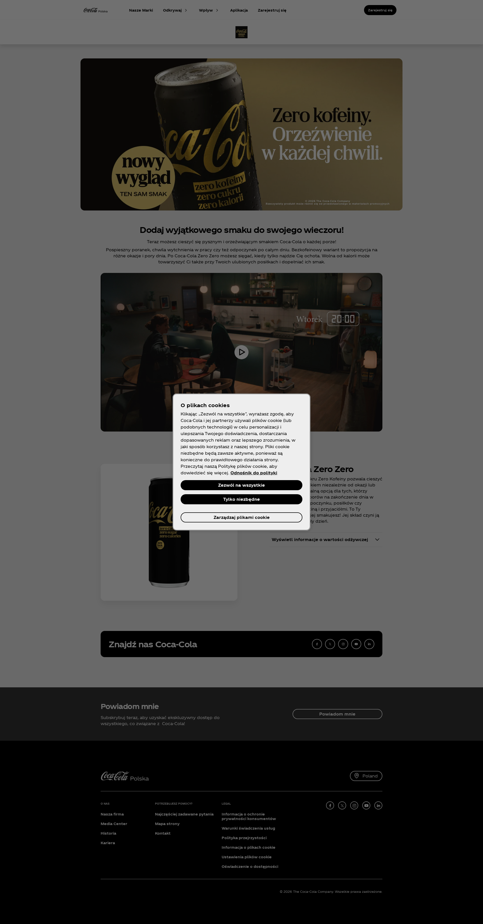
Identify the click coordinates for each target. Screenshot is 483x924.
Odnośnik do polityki (253, 472)
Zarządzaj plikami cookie (242, 517)
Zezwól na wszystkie (241, 485)
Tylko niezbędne (241, 499)
